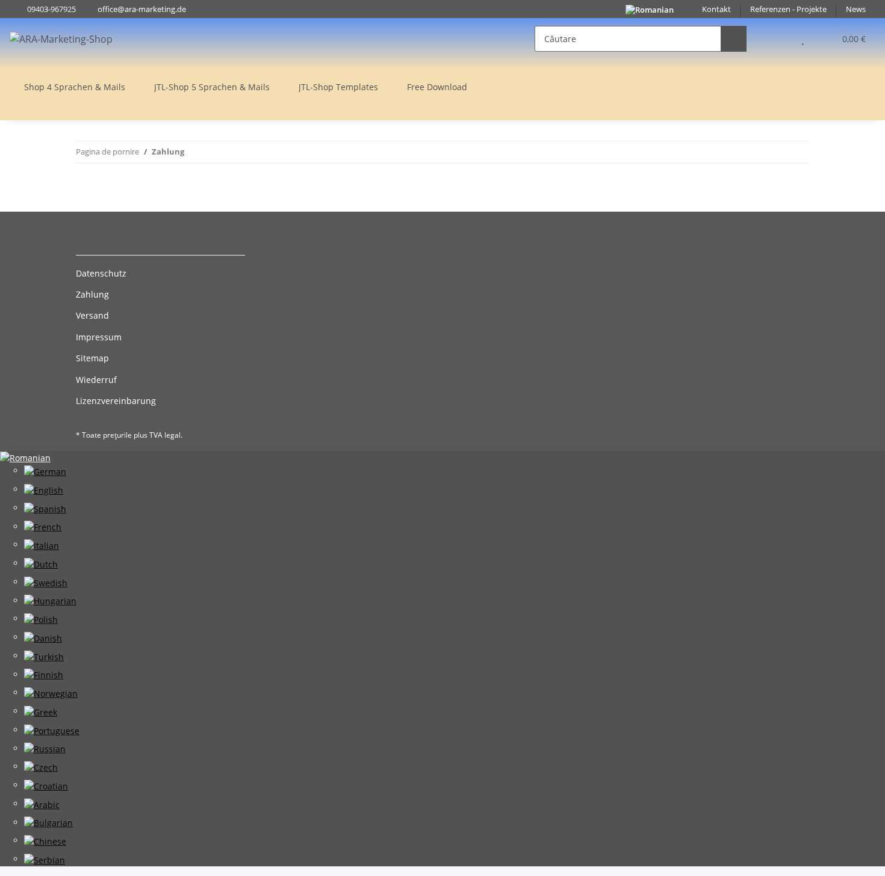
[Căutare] (734, 39)
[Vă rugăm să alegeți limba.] (25, 457)
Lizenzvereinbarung (116, 400)
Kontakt (716, 9)
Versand (92, 315)
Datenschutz (101, 273)
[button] (779, 39)
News (856, 9)
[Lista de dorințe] (803, 39)
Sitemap (92, 358)
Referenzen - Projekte (788, 9)
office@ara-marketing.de (142, 9)
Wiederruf (96, 379)
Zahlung (92, 294)
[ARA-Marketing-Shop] (61, 38)
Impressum (99, 337)
